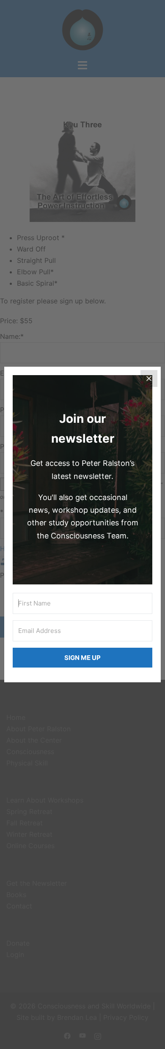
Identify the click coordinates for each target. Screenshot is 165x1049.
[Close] (148, 378)
